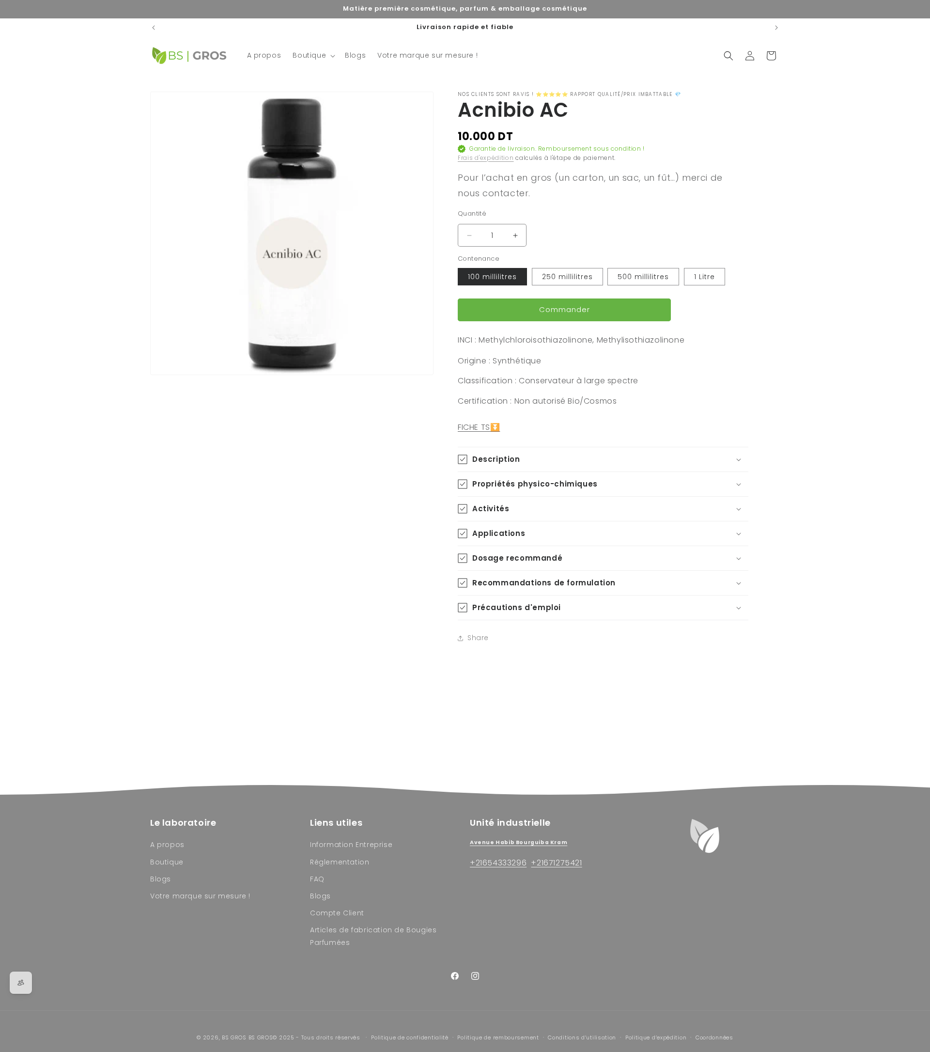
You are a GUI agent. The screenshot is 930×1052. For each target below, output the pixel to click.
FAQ (317, 879)
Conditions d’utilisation (582, 1037)
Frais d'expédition (486, 158)
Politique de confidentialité (410, 1037)
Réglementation (339, 862)
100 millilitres (492, 277)
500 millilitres (643, 277)
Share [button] (478, 638)
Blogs (160, 879)
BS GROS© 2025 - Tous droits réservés (305, 1037)
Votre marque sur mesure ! (200, 896)
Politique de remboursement (498, 1037)
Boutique (167, 862)
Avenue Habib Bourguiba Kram (518, 842)
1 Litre (704, 277)
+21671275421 (556, 862)
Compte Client (337, 913)
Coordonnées (714, 1037)
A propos (167, 844)
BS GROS (234, 1037)
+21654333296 (498, 862)
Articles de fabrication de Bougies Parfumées (373, 936)
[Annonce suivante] (776, 27)
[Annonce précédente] (153, 27)
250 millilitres (567, 277)
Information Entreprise (351, 844)
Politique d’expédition (655, 1037)
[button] (313, 55)
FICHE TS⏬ (479, 427)
